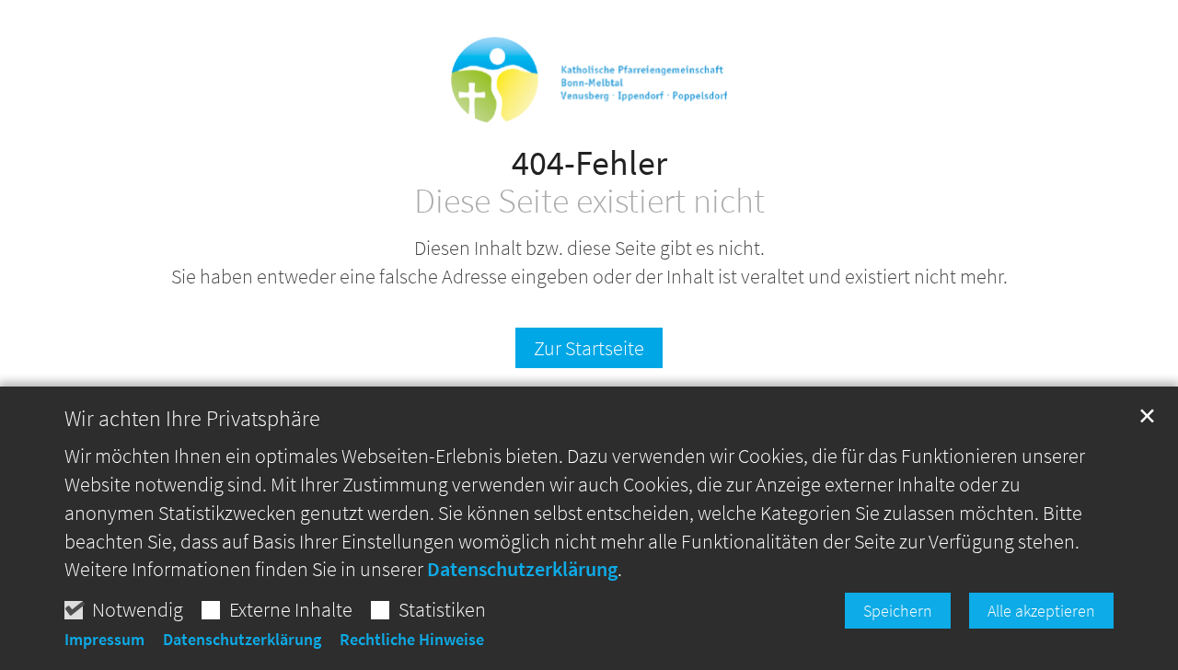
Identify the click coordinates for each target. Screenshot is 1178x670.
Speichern (897, 610)
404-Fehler (589, 162)
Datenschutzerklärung (522, 569)
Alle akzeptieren (1041, 610)
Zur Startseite (589, 348)
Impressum (104, 640)
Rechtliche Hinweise (412, 640)
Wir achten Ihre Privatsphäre (192, 419)
